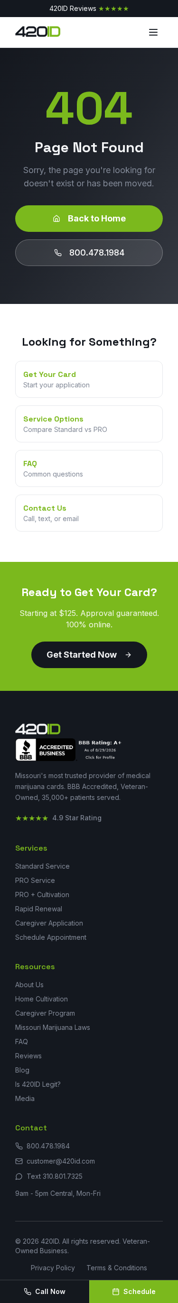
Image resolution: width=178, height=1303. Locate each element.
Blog (22, 1070)
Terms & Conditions (116, 1268)
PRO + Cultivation (42, 894)
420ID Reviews (89, 8)
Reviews (28, 1056)
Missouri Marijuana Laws (52, 1027)
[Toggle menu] (153, 32)
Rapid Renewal (38, 909)
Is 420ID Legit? (38, 1084)
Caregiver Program (45, 1013)
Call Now (50, 1291)
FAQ (21, 1041)
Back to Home (97, 218)
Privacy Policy (53, 1268)
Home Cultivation (41, 999)
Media (25, 1098)
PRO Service (35, 880)
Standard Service (42, 866)
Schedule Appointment (50, 937)
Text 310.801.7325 (55, 1176)
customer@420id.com (61, 1161)
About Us (29, 985)
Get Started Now (82, 655)
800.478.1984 (96, 252)
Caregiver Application (49, 923)
